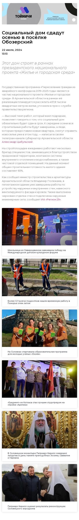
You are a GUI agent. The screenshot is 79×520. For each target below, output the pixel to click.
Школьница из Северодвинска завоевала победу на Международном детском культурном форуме (37, 251)
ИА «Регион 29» (51, 199)
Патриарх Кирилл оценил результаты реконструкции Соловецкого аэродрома (36, 507)
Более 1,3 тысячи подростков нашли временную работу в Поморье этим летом (39, 302)
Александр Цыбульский (17, 141)
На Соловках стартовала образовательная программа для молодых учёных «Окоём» (37, 353)
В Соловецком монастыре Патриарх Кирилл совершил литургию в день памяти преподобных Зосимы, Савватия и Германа (39, 455)
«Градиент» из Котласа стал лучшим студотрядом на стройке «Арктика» (36, 403)
